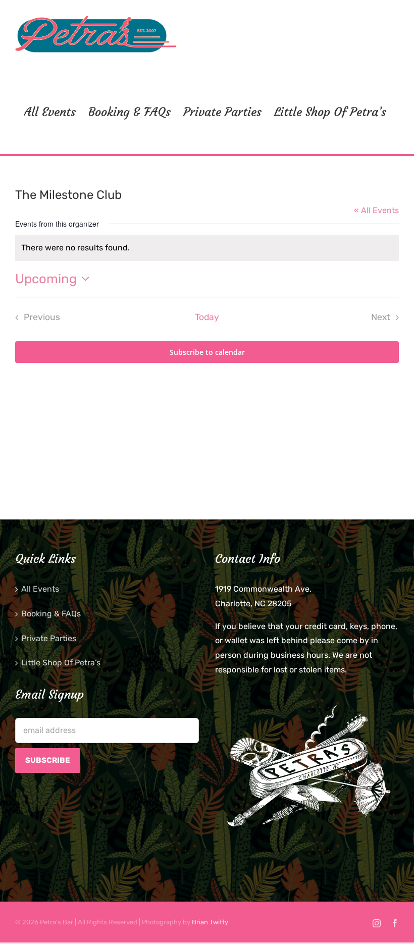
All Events (40, 589)
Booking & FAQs (51, 613)
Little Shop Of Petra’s (60, 662)
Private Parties (48, 638)
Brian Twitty (210, 922)
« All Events (376, 210)
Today (207, 317)
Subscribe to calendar (207, 352)
